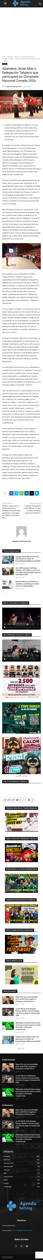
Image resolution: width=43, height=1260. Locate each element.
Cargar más (20, 1048)
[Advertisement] (21, 30)
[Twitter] (16, 493)
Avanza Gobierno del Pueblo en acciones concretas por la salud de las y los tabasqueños (27, 584)
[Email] (31, 493)
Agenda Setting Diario (14, 86)
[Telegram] (37, 493)
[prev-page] (3, 592)
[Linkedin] (26, 493)
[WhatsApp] (21, 493)
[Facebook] (11, 493)
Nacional (9, 57)
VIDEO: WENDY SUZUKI (14, 961)
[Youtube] (27, 1246)
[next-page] (7, 592)
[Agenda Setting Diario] (3, 86)
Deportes (5, 574)
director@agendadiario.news (22, 1230)
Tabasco (16, 57)
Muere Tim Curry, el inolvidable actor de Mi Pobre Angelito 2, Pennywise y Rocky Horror (27, 999)
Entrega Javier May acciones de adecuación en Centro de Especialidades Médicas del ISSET (28, 559)
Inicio (4, 57)
